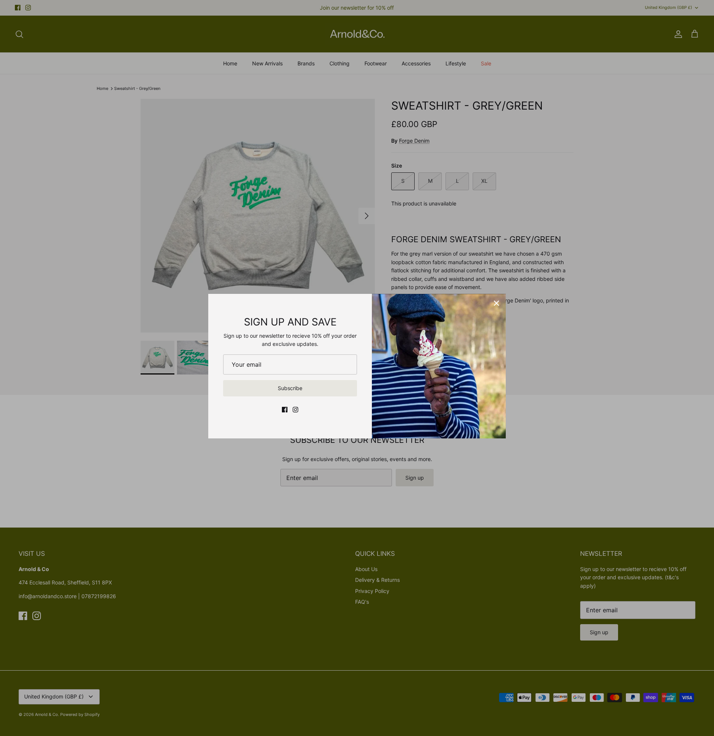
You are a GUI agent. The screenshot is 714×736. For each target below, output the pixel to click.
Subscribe (290, 388)
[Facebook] (284, 409)
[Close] (496, 303)
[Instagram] (295, 409)
